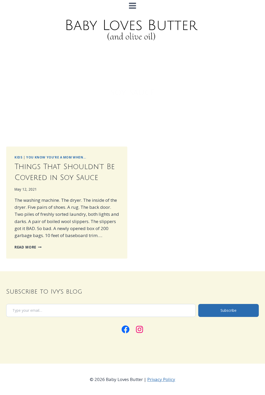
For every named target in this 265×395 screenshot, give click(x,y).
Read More (28, 247)
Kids (18, 157)
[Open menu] (132, 5)
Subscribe (228, 310)
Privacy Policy (161, 379)
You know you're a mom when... (56, 157)
